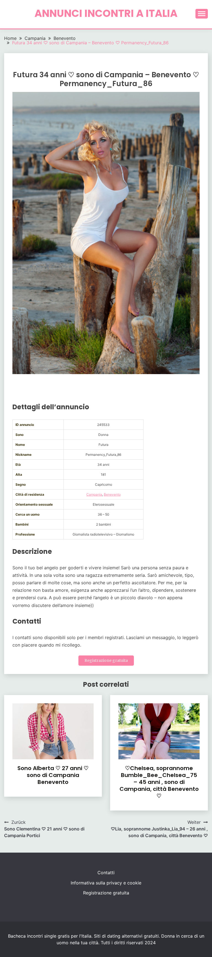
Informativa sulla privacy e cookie (106, 883)
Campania (94, 494)
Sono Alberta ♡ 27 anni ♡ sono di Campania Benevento (53, 775)
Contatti (106, 872)
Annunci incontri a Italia (106, 13)
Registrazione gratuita (106, 660)
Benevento (112, 494)
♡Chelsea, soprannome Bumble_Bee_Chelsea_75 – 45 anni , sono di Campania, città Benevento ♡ (159, 782)
